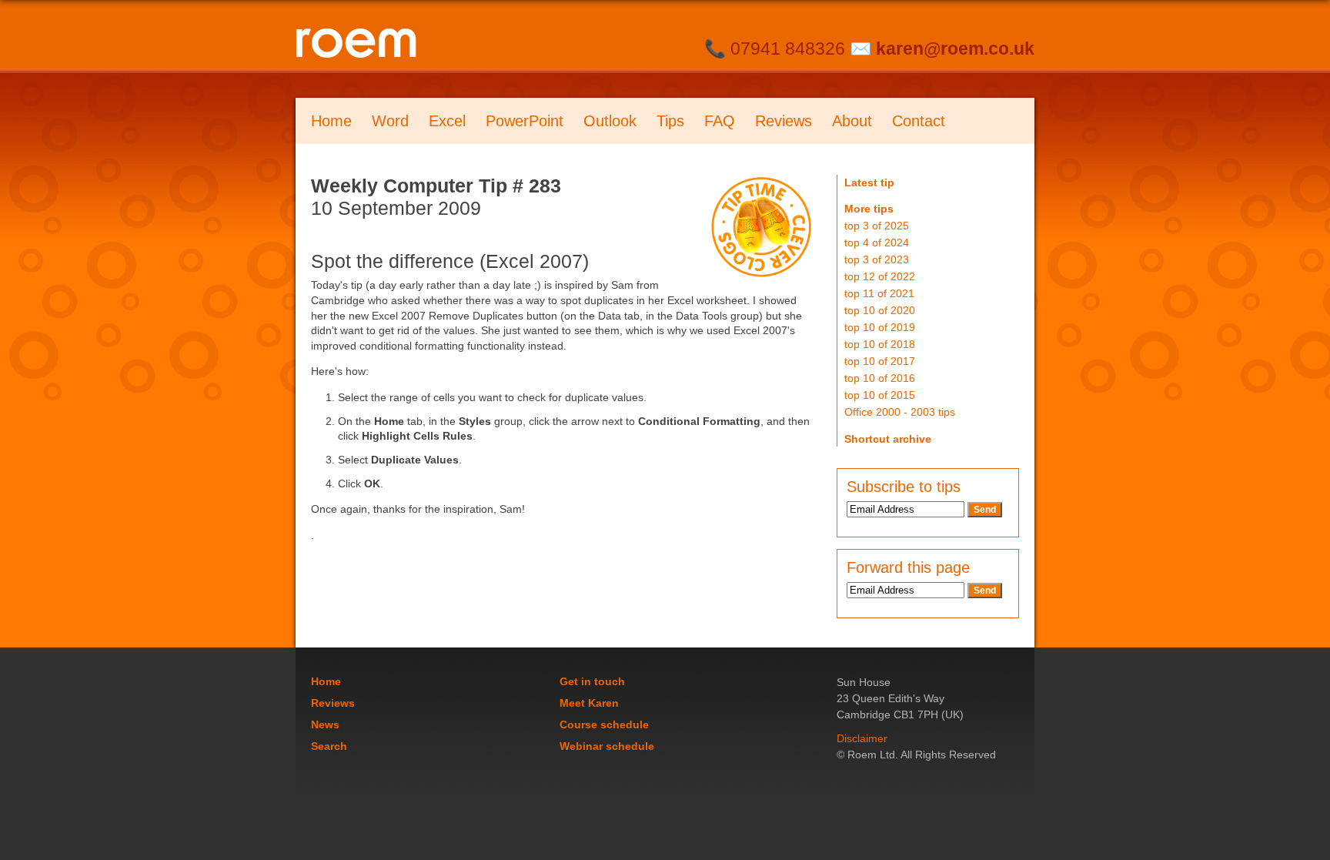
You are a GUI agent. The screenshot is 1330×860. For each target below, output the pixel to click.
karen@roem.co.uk (955, 48)
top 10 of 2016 (879, 378)
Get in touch (592, 681)
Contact (918, 120)
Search (329, 746)
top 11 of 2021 (879, 293)
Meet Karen (589, 703)
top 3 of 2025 (876, 225)
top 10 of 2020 (879, 310)
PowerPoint (524, 120)
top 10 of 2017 (879, 361)
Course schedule (604, 724)
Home (331, 120)
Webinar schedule (607, 746)
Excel (447, 120)
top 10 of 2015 (879, 395)
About (852, 120)
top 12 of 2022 (879, 276)
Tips (670, 120)
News (325, 724)
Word (390, 120)
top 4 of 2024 (876, 242)
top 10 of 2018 (879, 344)
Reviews (783, 120)
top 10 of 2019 (879, 327)
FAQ (719, 120)
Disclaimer (862, 738)
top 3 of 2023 (876, 259)
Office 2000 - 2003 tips (899, 412)
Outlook (610, 120)
